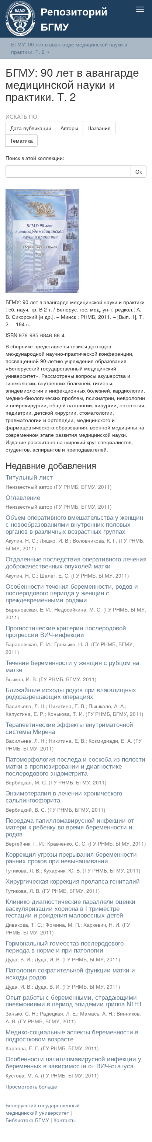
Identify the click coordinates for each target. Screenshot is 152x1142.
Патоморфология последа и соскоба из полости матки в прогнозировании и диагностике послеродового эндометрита (75, 765)
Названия (99, 128)
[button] (126, 26)
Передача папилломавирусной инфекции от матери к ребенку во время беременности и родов (70, 826)
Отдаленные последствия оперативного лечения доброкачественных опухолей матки (76, 562)
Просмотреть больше (31, 1086)
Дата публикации (30, 128)
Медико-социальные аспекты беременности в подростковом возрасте (72, 1035)
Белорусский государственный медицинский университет (43, 1108)
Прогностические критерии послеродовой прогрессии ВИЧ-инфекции (66, 631)
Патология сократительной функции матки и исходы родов (70, 973)
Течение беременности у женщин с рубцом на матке (72, 666)
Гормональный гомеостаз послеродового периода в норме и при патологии (65, 946)
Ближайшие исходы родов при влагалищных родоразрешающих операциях (71, 693)
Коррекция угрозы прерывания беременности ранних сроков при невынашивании (71, 857)
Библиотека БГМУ (28, 1120)
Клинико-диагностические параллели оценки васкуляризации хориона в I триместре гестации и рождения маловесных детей (70, 907)
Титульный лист (29, 476)
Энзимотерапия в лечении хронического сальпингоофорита (64, 796)
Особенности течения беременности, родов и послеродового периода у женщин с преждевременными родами (72, 592)
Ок (138, 171)
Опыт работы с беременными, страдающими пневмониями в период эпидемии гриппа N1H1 (74, 1000)
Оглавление (23, 497)
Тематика (21, 140)
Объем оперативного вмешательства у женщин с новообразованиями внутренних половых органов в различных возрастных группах (74, 523)
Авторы (69, 128)
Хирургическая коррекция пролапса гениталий (73, 880)
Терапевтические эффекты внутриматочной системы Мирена (69, 728)
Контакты (64, 1120)
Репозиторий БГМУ (74, 19)
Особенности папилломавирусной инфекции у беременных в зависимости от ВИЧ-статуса (73, 1062)
